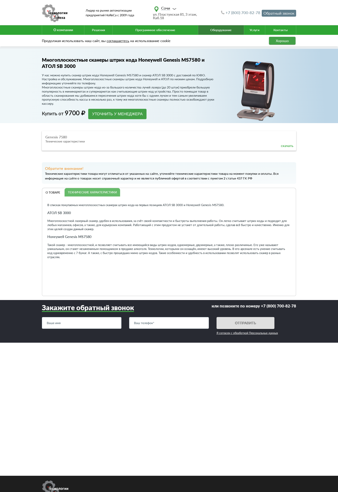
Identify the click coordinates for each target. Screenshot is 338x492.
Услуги (254, 30)
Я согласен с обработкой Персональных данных (247, 333)
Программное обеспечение (155, 30)
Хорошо (282, 41)
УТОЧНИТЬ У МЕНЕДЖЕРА (117, 114)
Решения (98, 30)
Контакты (280, 30)
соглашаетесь (118, 41)
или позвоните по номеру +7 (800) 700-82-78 (254, 306)
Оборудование (221, 30)
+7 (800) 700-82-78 (243, 12)
